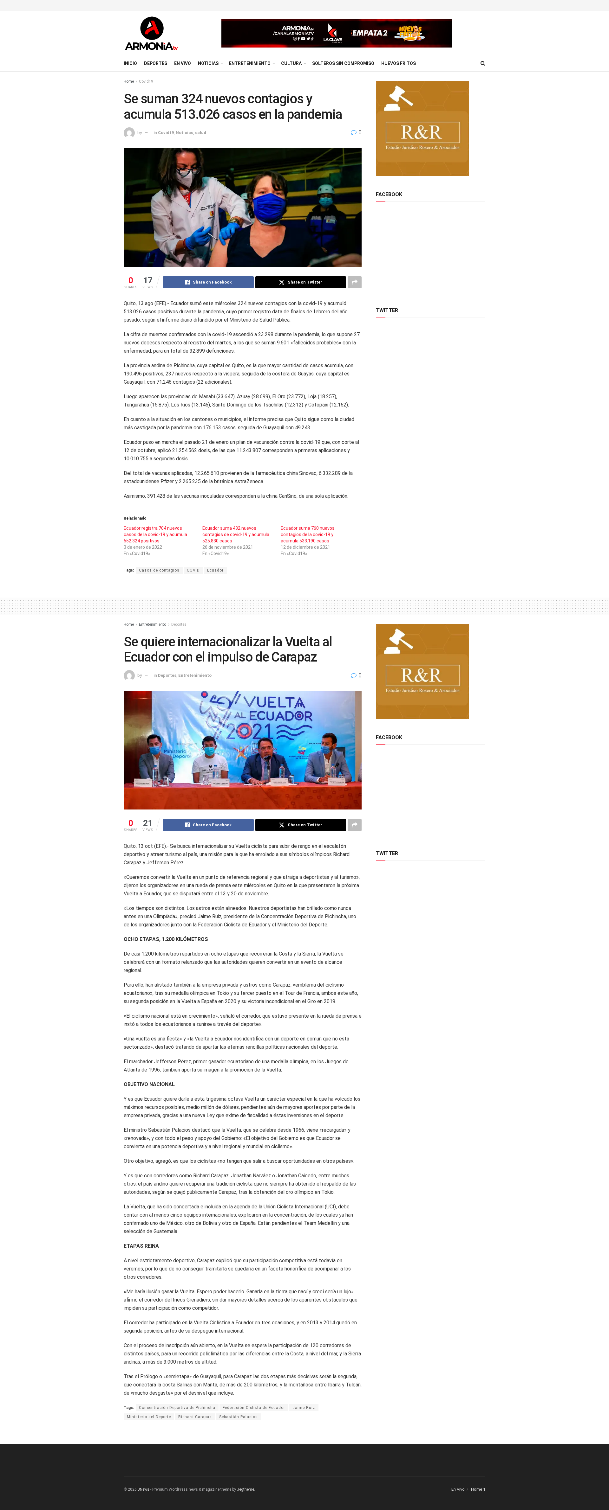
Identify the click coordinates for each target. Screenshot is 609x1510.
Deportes (155, 63)
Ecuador (215, 570)
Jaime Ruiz (303, 1407)
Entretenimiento (250, 63)
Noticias (208, 63)
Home (129, 81)
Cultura (291, 63)
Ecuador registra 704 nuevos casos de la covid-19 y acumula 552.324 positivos (155, 534)
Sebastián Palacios (238, 1417)
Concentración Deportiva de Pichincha (177, 1407)
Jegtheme (245, 1489)
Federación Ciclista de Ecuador (254, 1407)
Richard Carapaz (195, 1417)
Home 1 (478, 1489)
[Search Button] (483, 63)
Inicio (130, 63)
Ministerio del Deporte (149, 1417)
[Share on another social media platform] (355, 282)
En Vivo (182, 63)
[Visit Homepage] (151, 33)
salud (200, 132)
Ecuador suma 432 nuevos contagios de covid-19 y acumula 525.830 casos (235, 534)
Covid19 (146, 81)
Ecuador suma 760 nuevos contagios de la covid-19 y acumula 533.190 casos (308, 534)
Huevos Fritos (398, 63)
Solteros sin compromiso (343, 63)
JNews (143, 1489)
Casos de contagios (159, 570)
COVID (193, 570)
